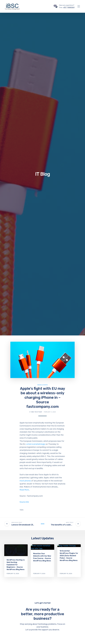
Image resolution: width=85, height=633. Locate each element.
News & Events (42, 385)
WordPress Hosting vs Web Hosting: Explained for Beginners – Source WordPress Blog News (16, 565)
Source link (24, 502)
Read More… (25, 490)
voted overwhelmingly (35, 444)
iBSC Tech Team (36, 412)
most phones (25, 481)
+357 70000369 (69, 7)
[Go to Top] (81, 628)
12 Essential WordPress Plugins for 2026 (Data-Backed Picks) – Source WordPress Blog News (69, 555)
